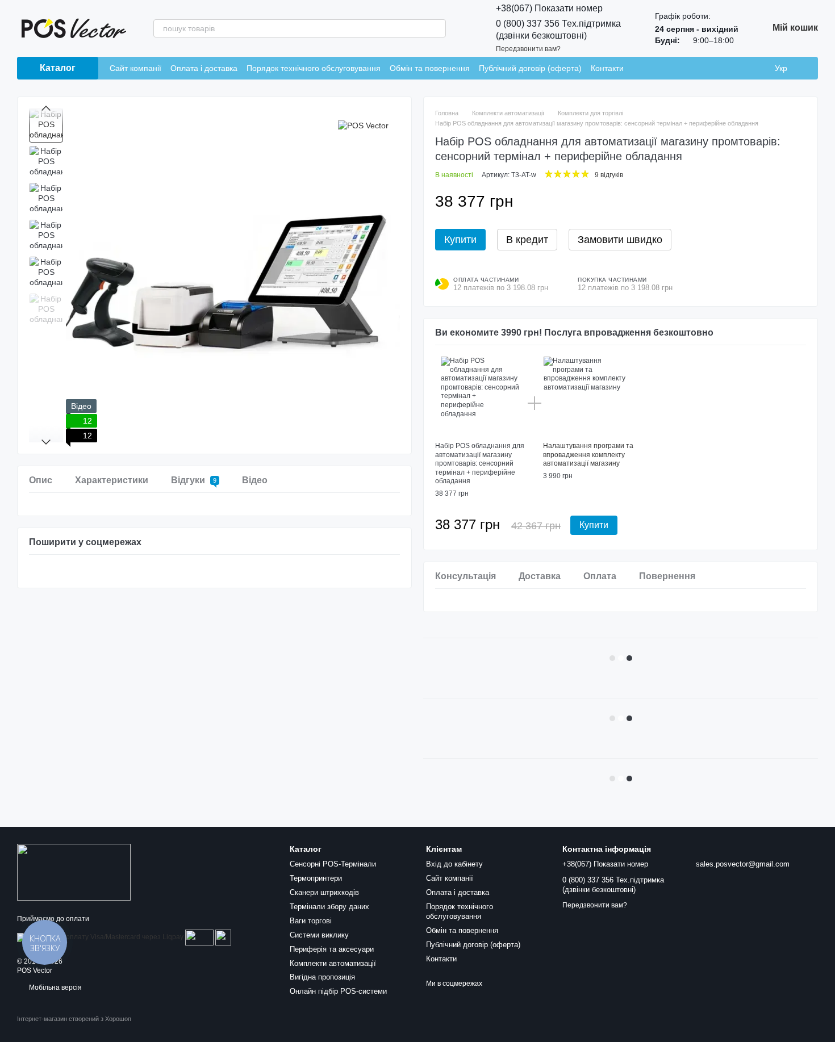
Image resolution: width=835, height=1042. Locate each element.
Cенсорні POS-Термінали (333, 864)
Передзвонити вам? (528, 49)
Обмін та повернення (430, 68)
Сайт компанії (135, 68)
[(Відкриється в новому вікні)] (199, 937)
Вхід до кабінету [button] (454, 864)
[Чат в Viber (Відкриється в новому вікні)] (694, 68)
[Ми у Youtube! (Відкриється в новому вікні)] (666, 68)
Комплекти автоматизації (333, 963)
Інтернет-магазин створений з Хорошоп (74, 1018)
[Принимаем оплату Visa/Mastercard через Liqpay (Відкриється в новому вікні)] (100, 937)
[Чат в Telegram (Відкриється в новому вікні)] (680, 68)
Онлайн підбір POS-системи (338, 991)
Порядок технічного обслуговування (314, 68)
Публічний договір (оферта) (530, 68)
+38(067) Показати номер (549, 8)
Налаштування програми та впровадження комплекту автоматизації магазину (588, 454)
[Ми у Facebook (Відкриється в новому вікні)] (653, 68)
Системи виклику (319, 935)
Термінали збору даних (329, 906)
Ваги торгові (311, 921)
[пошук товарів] (437, 28)
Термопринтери (316, 878)
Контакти (607, 68)
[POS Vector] (363, 125)
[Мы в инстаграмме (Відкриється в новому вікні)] (639, 68)
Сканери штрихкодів (324, 892)
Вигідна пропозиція (322, 977)
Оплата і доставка (203, 68)
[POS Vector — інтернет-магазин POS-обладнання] (74, 872)
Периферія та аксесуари (332, 949)
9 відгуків (609, 175)
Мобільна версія (54, 987)
